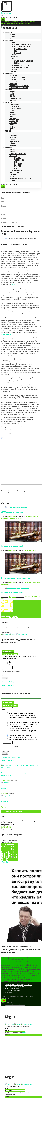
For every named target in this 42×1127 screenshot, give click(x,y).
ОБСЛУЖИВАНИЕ (19, 77)
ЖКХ (15, 162)
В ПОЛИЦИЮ (18, 170)
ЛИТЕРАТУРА (13, 121)
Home (2, 198)
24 (14, 857)
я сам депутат (13, 733)
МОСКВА (12, 34)
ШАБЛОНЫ (13, 156)
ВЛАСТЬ (12, 42)
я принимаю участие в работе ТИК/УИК (22, 718)
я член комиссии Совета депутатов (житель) (24, 722)
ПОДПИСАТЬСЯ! (6, 827)
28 (7, 859)
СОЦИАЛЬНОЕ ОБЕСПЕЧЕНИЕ (19, 86)
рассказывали (6, 334)
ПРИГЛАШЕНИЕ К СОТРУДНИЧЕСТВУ (18, 985)
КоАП (15, 168)
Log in (24, 1032)
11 (16, 852)
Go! (3, 19)
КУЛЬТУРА (8, 102)
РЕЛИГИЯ (12, 71)
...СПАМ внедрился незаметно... (12, 512)
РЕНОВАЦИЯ (13, 57)
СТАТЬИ (11, 133)
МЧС (15, 69)
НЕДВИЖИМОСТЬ (15, 98)
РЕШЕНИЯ (12, 174)
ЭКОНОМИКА (9, 90)
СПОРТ (11, 125)
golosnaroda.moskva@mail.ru (15, 1005)
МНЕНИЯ (8, 131)
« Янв (3, 862)
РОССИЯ (12, 36)
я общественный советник (18, 720)
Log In (5, 678)
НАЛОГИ (12, 94)
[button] (5, 634)
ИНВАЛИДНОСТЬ (19, 79)
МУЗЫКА (12, 127)
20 (4, 857)
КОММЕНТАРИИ (14, 141)
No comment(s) (20, 516)
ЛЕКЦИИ (16, 106)
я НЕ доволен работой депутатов (20, 726)
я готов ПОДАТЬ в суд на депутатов (21, 728)
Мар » (7, 862)
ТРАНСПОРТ (13, 100)
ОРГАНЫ (12, 59)
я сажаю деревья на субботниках (20, 735)
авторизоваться (6, 629)
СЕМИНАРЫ (17, 108)
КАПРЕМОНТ (18, 164)
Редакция (12, 516)
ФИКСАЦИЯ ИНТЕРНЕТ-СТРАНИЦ (20, 178)
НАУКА (11, 110)
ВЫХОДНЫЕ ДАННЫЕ (13, 990)
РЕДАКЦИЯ (17, 53)
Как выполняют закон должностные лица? (16, 578)
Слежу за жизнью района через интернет (23, 737)
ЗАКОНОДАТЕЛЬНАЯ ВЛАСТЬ (23, 44)
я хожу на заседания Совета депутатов (22, 715)
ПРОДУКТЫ (13, 81)
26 (2, 859)
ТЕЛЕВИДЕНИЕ (14, 118)
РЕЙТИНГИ (12, 143)
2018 (2, 202)
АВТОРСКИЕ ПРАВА (12, 989)
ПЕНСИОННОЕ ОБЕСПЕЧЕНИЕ (18, 88)
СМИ (15, 51)
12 (2, 854)
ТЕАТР (11, 129)
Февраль (3, 206)
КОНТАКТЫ (9, 993)
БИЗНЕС (12, 96)
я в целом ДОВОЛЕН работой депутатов (23, 724)
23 (11, 857)
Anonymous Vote (8, 651)
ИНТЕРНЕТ (12, 114)
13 (4, 854)
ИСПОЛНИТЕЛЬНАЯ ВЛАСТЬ (23, 46)
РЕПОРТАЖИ (13, 135)
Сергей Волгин (5, 780)
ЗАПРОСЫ (12, 151)
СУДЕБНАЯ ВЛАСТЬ (20, 48)
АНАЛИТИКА (13, 145)
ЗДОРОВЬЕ (9, 73)
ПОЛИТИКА (13, 55)
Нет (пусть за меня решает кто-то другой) (23, 739)
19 (2, 857)
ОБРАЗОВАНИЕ (14, 104)
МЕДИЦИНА (13, 75)
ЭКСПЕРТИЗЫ (14, 172)
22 (9, 857)
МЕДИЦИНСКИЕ (19, 160)
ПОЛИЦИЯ (17, 63)
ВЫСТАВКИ (13, 123)
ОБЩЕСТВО (9, 40)
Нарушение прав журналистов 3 (12, 546)
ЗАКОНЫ (12, 149)
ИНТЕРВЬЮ (13, 137)
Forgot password (8, 685)
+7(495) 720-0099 (7, 1003)
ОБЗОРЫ (12, 139)
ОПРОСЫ (12, 180)
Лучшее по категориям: (9, 840)
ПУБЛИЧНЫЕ (18, 166)
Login (3, 25)
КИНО (11, 116)
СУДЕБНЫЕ (17, 158)
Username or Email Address (11, 671)
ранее (13, 284)
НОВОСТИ (8, 32)
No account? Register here (11, 682)
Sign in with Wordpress (10, 654)
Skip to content (6, 13)
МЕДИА (11, 176)
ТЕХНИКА (12, 112)
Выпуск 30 (4, 801)
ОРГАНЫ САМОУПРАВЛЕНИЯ (23, 61)
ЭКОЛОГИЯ (13, 83)
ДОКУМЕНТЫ (9, 147)
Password (5, 676)
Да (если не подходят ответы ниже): (21, 713)
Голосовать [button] (7, 668)
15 (9, 854)
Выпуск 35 (4, 788)
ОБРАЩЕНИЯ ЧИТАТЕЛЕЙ (17, 153)
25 (16, 857)
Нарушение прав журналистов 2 (12, 592)
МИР (10, 38)
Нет (10, 664)
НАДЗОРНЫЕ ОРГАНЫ (21, 65)
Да (10, 662)
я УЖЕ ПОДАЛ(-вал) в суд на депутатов (22, 731)
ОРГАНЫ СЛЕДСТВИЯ (21, 67)
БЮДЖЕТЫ (13, 92)
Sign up (32, 1093)
